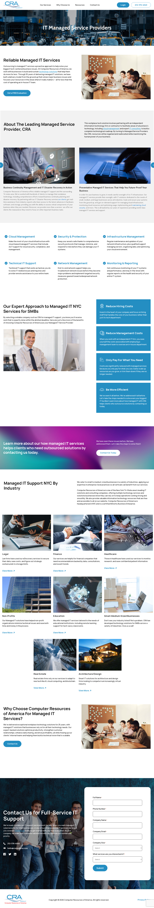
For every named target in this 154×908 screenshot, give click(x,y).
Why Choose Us (63, 5)
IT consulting (135, 128)
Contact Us (95, 5)
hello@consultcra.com (17, 848)
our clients (62, 199)
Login (123, 5)
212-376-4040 (141, 5)
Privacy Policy (144, 900)
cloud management (111, 128)
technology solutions (48, 71)
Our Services (45, 5)
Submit (100, 868)
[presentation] (2, 165)
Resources (80, 5)
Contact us (19, 830)
